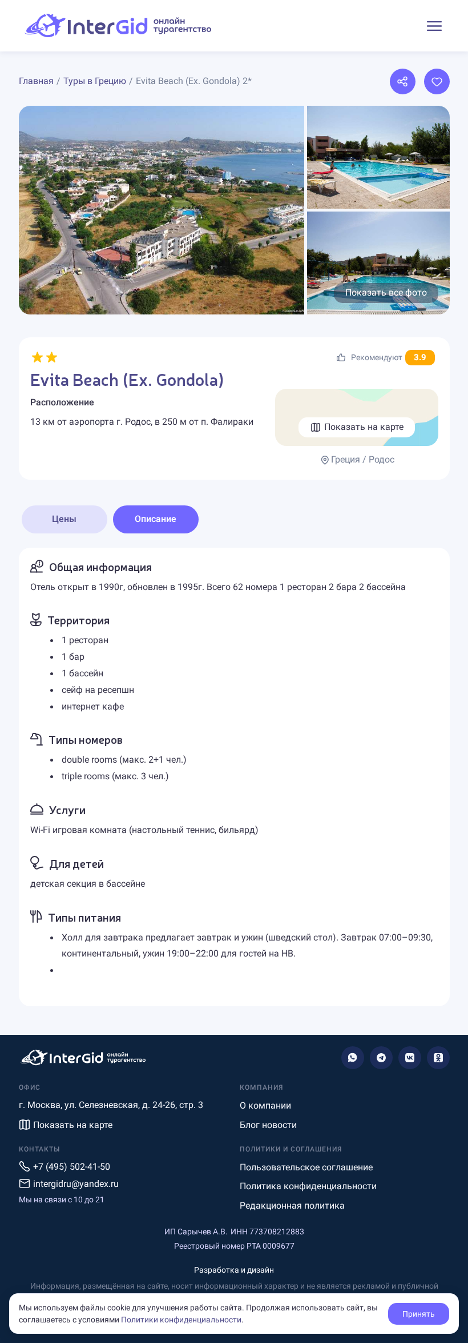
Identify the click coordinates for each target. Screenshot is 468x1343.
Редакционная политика (292, 1205)
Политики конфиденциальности (181, 1319)
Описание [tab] (155, 518)
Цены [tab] (64, 518)
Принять (418, 1313)
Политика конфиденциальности (308, 1186)
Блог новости (268, 1124)
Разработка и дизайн (234, 1269)
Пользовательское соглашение (306, 1167)
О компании (265, 1105)
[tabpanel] (234, 777)
